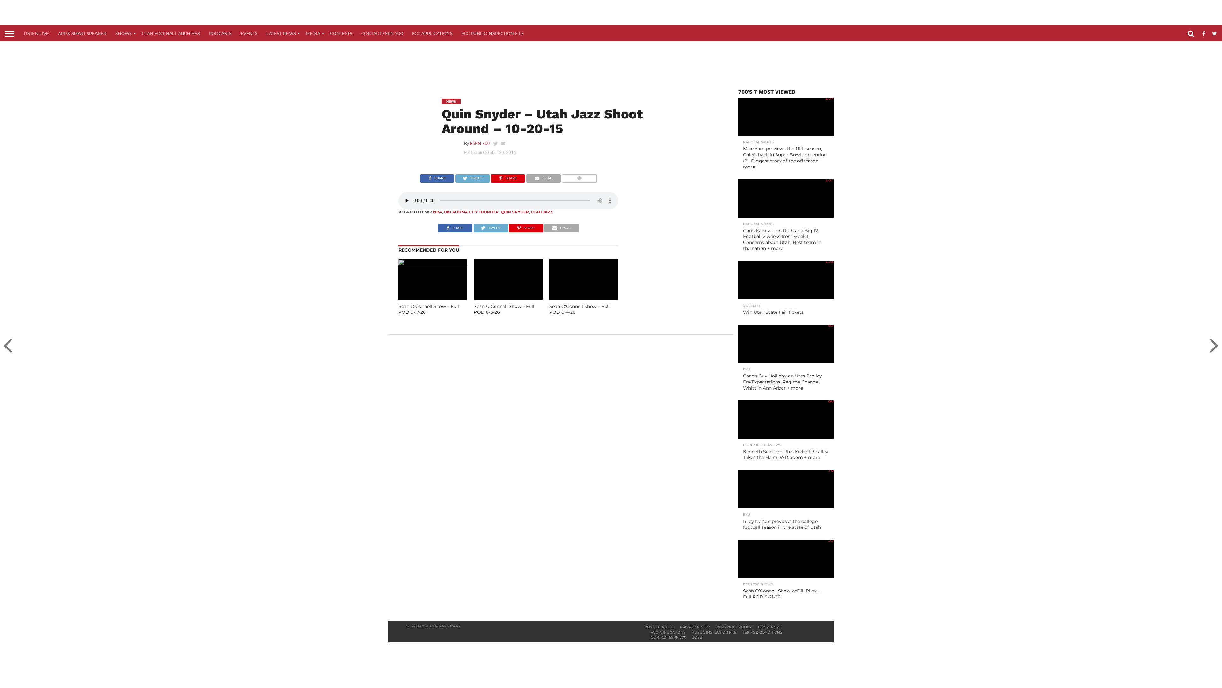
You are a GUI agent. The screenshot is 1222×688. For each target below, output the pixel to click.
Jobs (697, 637)
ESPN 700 (480, 143)
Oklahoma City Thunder (471, 212)
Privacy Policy (695, 627)
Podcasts (220, 33)
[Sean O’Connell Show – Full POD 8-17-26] (432, 263)
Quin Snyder (515, 212)
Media (313, 33)
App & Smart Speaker (82, 33)
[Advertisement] (611, 65)
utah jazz (542, 212)
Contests (341, 33)
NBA (437, 212)
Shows (123, 33)
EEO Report (769, 627)
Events (249, 33)
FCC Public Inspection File (492, 33)
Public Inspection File (714, 632)
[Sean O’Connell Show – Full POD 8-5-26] (508, 298)
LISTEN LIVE (36, 33)
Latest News (281, 33)
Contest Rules (659, 627)
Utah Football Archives (171, 33)
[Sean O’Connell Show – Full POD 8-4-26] (583, 298)
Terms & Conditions (762, 632)
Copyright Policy (734, 627)
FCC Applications (432, 33)
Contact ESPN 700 (382, 33)
